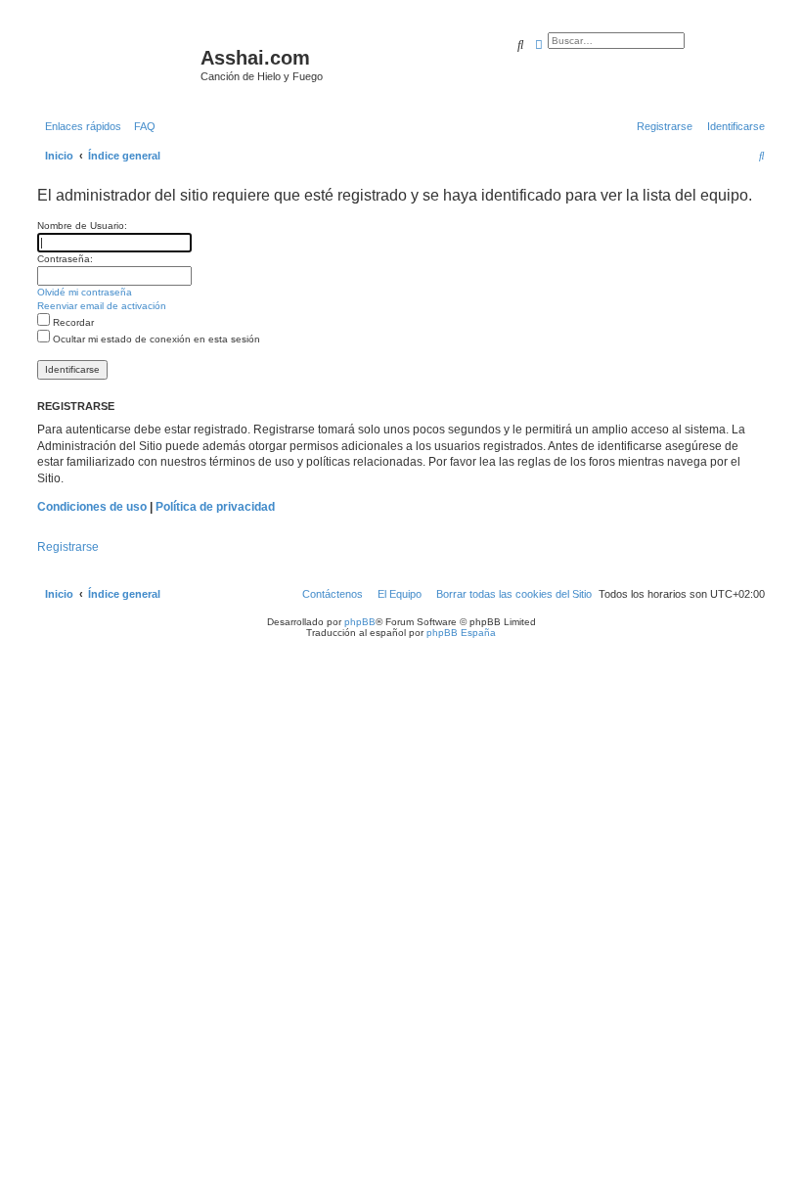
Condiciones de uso (92, 507)
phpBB (360, 621)
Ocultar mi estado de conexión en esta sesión (155, 339)
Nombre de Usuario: (82, 225)
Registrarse (68, 547)
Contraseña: (65, 258)
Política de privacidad (215, 507)
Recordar (72, 322)
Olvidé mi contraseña (84, 292)
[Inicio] (116, 63)
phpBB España (461, 632)
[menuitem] (141, 126)
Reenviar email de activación (101, 305)
